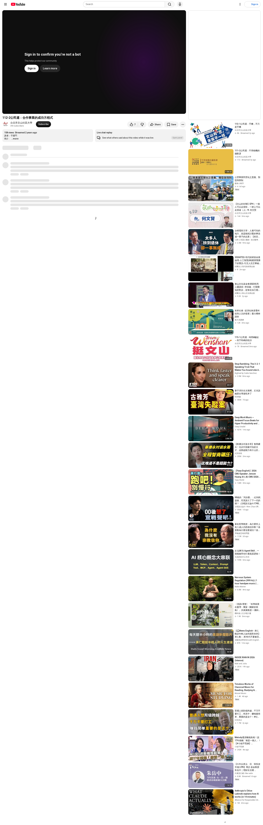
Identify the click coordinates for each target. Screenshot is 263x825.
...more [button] (14, 138)
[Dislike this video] (142, 124)
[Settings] (240, 4)
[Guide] (5, 4)
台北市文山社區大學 (21, 122)
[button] (140, 135)
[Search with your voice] (180, 4)
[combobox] (125, 4)
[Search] (169, 4)
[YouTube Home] (18, 4)
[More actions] (183, 124)
